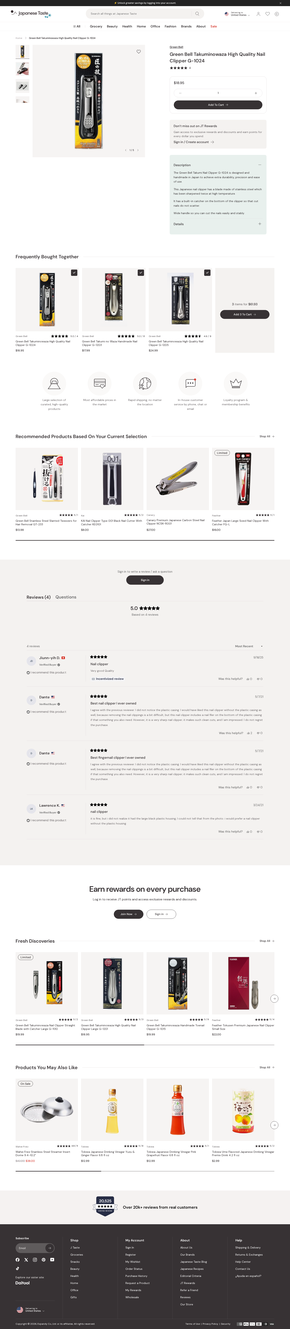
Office (155, 26)
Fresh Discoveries (35, 941)
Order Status (133, 1269)
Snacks (75, 1261)
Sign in (145, 580)
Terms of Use (192, 1323)
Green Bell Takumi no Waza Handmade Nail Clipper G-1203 (109, 343)
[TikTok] (18, 1268)
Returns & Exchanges (249, 1254)
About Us (186, 1247)
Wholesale (132, 1297)
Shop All (265, 436)
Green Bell (176, 47)
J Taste (75, 1247)
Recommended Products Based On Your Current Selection (81, 436)
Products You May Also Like (47, 1067)
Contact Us (242, 1269)
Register (130, 1254)
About (201, 26)
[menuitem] (77, 26)
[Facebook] (18, 1260)
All (78, 26)
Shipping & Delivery (248, 1247)
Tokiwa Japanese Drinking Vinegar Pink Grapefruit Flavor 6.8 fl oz (171, 1153)
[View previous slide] (126, 150)
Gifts (73, 1297)
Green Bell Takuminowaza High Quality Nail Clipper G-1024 (43, 343)
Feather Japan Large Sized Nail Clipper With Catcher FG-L (240, 522)
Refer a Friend (189, 1290)
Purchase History (136, 1276)
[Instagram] (35, 1260)
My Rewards (133, 1290)
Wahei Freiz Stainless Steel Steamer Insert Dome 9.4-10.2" (43, 1153)
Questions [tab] (65, 598)
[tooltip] (108, 679)
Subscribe (49, 1248)
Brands (186, 26)
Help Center (243, 1261)
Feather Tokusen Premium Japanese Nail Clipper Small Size (243, 1027)
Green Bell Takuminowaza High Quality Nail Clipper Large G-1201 (108, 1027)
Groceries (76, 1254)
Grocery (96, 26)
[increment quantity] (256, 93)
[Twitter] (26, 1260)
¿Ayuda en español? (248, 1276)
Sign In (129, 1247)
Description (182, 165)
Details (179, 224)
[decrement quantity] (180, 93)
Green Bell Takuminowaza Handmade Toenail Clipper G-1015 (175, 1027)
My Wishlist (132, 1261)
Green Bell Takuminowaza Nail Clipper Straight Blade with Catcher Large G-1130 (45, 1027)
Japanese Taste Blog (193, 1261)
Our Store (186, 1304)
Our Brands (187, 1254)
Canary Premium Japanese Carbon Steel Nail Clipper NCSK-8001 (176, 522)
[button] (180, 68)
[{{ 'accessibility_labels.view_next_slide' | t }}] (274, 999)
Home (141, 26)
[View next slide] (138, 150)
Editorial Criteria (190, 1276)
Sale (213, 26)
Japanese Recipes (192, 1269)
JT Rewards (187, 1283)
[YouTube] (52, 1260)
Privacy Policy (210, 1323)
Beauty (112, 26)
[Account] (258, 14)
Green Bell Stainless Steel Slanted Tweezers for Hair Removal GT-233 (46, 522)
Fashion (170, 26)
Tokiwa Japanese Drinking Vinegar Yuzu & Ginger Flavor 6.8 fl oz (108, 1153)
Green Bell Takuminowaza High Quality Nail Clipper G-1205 (176, 343)
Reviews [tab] (39, 598)
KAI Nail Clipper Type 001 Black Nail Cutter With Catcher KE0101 (111, 522)
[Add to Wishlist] (139, 51)
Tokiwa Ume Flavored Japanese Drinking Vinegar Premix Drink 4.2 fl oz (243, 1153)
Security (225, 1323)
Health (127, 26)
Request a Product (137, 1283)
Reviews (185, 1297)
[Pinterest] (44, 1260)
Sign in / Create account (191, 142)
